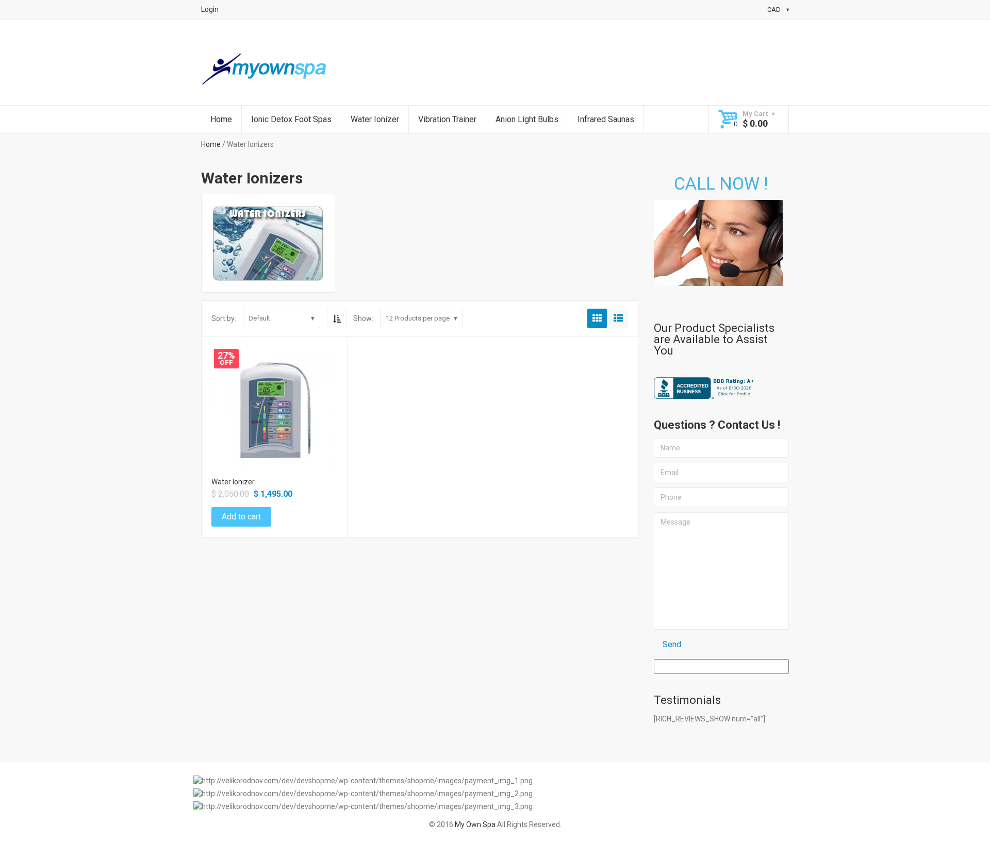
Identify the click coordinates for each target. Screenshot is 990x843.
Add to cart (274, 417)
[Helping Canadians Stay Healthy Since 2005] (265, 69)
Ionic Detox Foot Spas (291, 119)
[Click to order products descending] (336, 318)
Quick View (274, 395)
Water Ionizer (375, 119)
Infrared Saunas (606, 119)
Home (221, 119)
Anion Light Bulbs (527, 119)
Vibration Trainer (447, 119)
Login (210, 9)
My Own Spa (475, 824)
